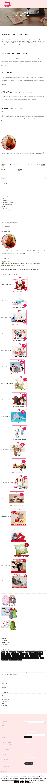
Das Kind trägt (27, 652)
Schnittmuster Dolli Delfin (6, 416)
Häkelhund (34, 654)
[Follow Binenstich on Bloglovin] (19, 169)
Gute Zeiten (21, 36)
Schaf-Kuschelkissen (24, 657)
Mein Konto (4, 687)
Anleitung (3, 652)
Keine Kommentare (17, 73)
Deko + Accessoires (7, 742)
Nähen (22, 110)
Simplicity (6, 659)
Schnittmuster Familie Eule (6, 465)
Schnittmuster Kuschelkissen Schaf (7, 549)
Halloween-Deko (22, 654)
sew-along (41, 657)
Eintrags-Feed (4, 640)
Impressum (4, 697)
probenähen (16, 657)
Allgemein (4, 187)
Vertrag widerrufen (29, 763)
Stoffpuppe (10, 659)
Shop (3, 659)
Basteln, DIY (24, 73)
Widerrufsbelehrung (5, 699)
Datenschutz (4, 701)
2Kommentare (15, 36)
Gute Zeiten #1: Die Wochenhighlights (15, 34)
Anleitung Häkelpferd (5, 498)
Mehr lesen (23, 253)
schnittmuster (37, 657)
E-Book (41, 652)
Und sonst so (5, 215)
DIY (38, 652)
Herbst (30, 654)
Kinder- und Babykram (7, 210)
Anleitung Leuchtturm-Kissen (6, 333)
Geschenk (3, 654)
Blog (3, 725)
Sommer (4, 200)
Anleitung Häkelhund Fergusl (6, 580)
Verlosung (15, 659)
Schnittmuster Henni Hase (6, 516)
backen (15, 652)
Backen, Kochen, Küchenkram (7, 189)
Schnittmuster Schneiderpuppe (7, 482)
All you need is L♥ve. (9, 72)
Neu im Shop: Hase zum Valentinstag (14, 53)
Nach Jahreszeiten (5, 196)
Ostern (12, 657)
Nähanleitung (4, 657)
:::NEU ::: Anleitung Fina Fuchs (6, 284)
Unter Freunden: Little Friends (12, 108)
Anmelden (4, 638)
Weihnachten (20, 659)
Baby (7, 652)
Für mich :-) (5, 208)
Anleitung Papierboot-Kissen (6, 300)
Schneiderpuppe (31, 657)
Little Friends (6, 749)
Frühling (5, 754)
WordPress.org (5, 644)
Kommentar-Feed (5, 642)
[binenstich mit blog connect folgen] (21, 169)
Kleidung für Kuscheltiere (8, 744)
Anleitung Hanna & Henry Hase (7, 383)
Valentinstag (6, 91)
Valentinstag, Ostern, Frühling (35, 73)
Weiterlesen (3, 46)
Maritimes (6, 759)
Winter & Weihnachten (7, 204)
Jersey (41, 654)
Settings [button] (27, 782)
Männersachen (6, 212)
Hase (27, 654)
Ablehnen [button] (22, 782)
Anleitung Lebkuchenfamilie (6, 399)
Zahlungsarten (4, 695)
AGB (3, 703)
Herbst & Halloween (7, 198)
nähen (8, 657)
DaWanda (32, 652)
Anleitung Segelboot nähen (6, 317)
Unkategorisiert (4, 771)
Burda (23, 652)
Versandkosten (4, 705)
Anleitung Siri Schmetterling (6, 350)
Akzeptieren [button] (16, 782)
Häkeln (3, 194)
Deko (36, 652)
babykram (10, 652)
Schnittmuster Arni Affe (5, 449)
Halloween (17, 654)
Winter (5, 768)
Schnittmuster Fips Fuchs (6, 534)
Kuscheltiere (6, 747)
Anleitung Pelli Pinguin (5, 366)
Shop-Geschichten (29, 110)
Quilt (19, 657)
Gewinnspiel (8, 654)
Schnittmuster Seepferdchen (6, 432)
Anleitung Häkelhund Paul (6, 565)
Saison (3, 752)
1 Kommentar (16, 92)
